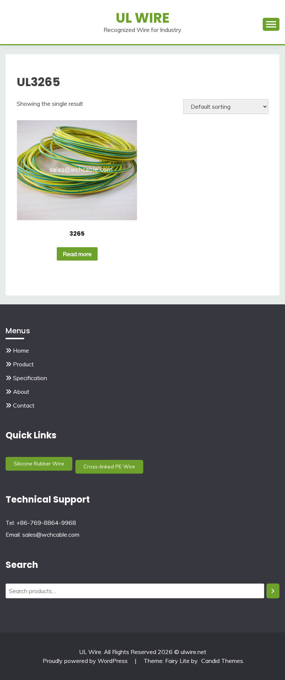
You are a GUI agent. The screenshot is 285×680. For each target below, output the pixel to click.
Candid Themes (222, 660)
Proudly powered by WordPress (86, 660)
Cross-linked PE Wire (109, 466)
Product (23, 364)
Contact (24, 405)
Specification (30, 378)
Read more (77, 254)
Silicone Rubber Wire (39, 463)
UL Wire (143, 17)
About (21, 391)
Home (21, 350)
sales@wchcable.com (50, 534)
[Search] (272, 590)
